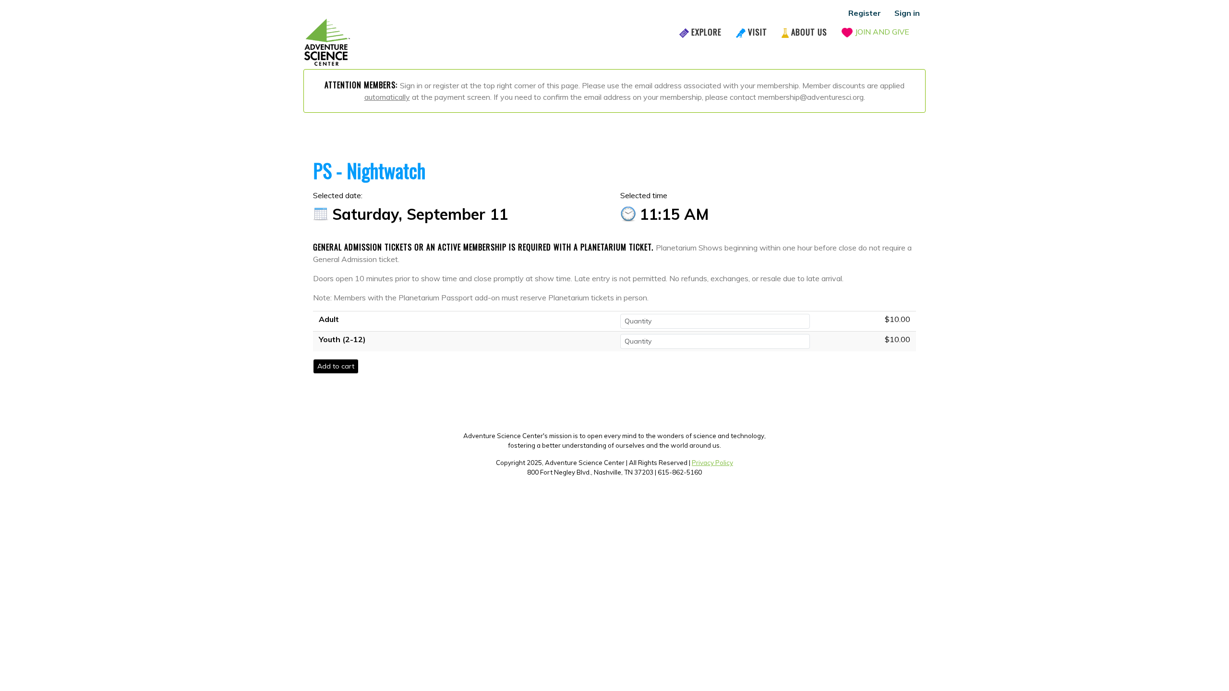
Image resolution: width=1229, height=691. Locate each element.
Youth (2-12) (342, 339)
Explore (706, 32)
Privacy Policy (712, 462)
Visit (757, 32)
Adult (329, 319)
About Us (809, 32)
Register (864, 13)
